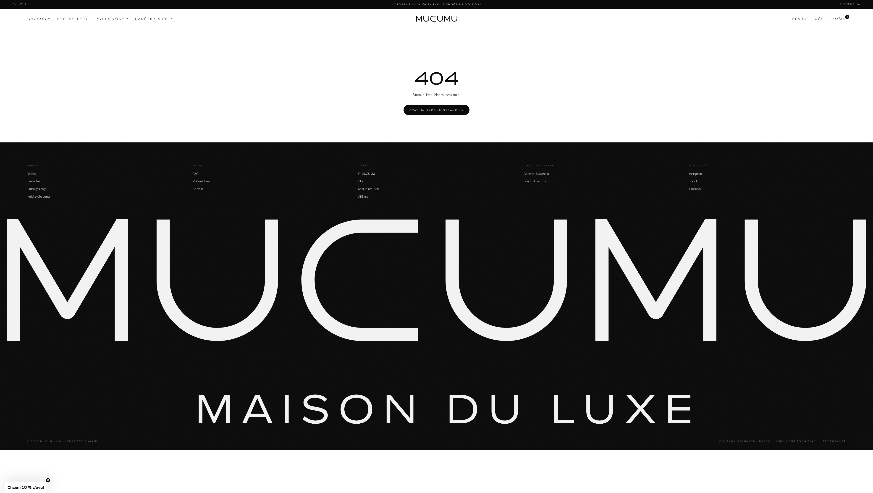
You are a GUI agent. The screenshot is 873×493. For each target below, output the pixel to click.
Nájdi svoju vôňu (38, 196)
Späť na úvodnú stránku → (436, 110)
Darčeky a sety (154, 18)
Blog (361, 181)
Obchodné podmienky (796, 441)
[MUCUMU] (436, 19)
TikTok (693, 181)
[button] (26, 487)
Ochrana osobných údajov (744, 441)
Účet (820, 18)
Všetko (31, 174)
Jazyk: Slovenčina (535, 181)
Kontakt (198, 189)
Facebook (695, 189)
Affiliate (363, 196)
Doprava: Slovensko (536, 174)
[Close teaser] (48, 480)
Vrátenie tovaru (202, 181)
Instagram (695, 174)
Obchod (37, 18)
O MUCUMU (366, 174)
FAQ (195, 174)
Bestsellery (72, 18)
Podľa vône (110, 18)
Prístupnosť (834, 441)
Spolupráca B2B (368, 189)
